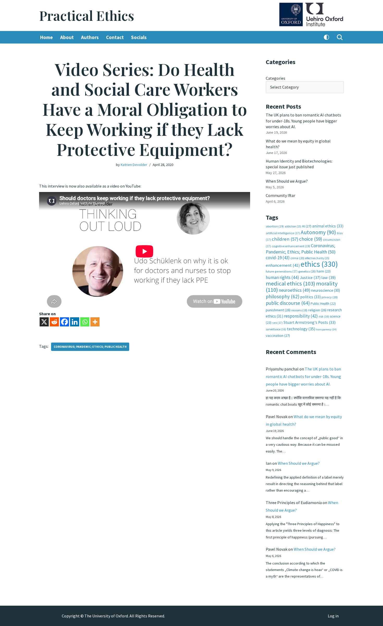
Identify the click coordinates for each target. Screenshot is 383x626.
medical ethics (290, 283)
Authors (90, 37)
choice (310, 239)
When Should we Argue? (287, 181)
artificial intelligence (283, 233)
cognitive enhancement (291, 246)
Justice (310, 277)
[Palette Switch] (326, 37)
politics (310, 296)
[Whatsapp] (84, 321)
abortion (275, 226)
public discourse (288, 303)
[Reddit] (54, 321)
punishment (278, 310)
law (328, 277)
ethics (319, 264)
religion (317, 310)
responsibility (301, 316)
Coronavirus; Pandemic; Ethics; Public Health (90, 347)
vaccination (278, 335)
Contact (115, 37)
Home (46, 37)
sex (277, 323)
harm (324, 271)
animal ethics (327, 226)
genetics (307, 271)
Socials (139, 37)
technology (301, 328)
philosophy (282, 296)
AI (306, 226)
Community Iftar (280, 195)
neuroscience (325, 290)
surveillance (276, 329)
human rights (282, 277)
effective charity (317, 258)
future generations (282, 271)
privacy (330, 297)
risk (324, 316)
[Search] (340, 37)
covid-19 (278, 258)
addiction (293, 226)
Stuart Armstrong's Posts (309, 322)
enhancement (283, 265)
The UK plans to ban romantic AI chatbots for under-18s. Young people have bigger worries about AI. (303, 120)
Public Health (323, 303)
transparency (326, 329)
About (67, 37)
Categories (275, 78)
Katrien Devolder (134, 164)
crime (297, 258)
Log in (333, 615)
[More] (95, 321)
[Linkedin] (74, 321)
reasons (299, 310)
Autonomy (318, 232)
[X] (44, 321)
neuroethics (294, 290)
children (285, 239)
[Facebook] (64, 321)
